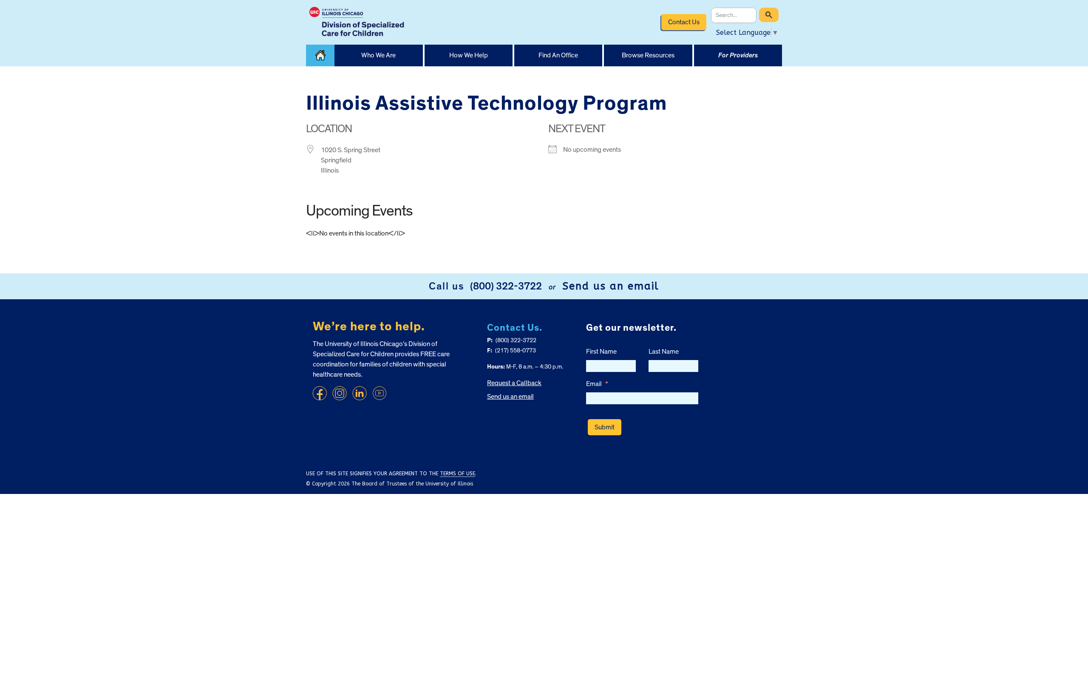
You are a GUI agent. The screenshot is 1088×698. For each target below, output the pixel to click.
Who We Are (378, 55)
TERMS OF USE (457, 474)
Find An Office (558, 55)
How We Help (468, 55)
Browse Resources (648, 55)
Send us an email (610, 286)
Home (320, 55)
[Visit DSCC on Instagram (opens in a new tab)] (339, 393)
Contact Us (684, 22)
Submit (605, 427)
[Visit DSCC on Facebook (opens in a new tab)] (319, 393)
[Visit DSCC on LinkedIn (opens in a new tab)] (359, 393)
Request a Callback (514, 383)
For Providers (738, 55)
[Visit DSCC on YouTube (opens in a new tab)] (379, 393)
